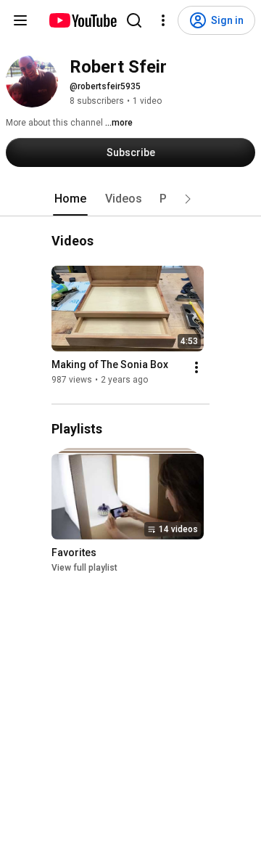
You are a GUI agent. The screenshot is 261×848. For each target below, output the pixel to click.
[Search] (134, 20)
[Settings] (163, 20)
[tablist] (130, 199)
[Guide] (20, 20)
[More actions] (196, 367)
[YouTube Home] (82, 20)
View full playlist (84, 568)
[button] (187, 199)
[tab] (70, 199)
